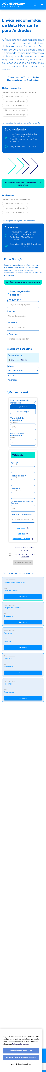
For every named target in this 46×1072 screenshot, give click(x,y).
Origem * (11, 366)
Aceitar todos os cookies (21, 1051)
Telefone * (14, 334)
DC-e (24, 407)
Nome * (12, 311)
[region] (21, 1050)
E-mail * (13, 323)
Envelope (24, 411)
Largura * (17, 490)
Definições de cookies (21, 1064)
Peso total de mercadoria (17, 436)
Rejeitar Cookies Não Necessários (21, 1057)
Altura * (17, 464)
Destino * (11, 376)
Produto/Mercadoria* (21, 515)
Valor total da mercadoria (17, 420)
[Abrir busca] (35, 4)
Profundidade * (18, 477)
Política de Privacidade (20, 1044)
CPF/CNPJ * (15, 300)
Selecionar (23, 597)
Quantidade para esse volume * (22, 503)
